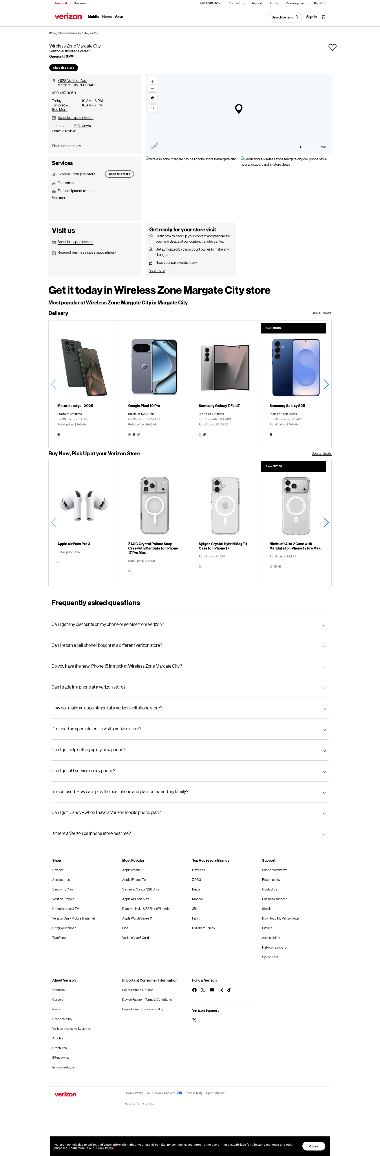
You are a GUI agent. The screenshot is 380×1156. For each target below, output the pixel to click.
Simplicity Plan (62, 889)
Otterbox (198, 870)
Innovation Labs (63, 1067)
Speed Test (270, 957)
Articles (57, 1038)
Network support (274, 947)
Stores (274, 3)
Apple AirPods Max (135, 899)
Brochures (59, 1048)
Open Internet (216, 1093)
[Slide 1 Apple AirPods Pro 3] (84, 522)
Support (256, 3)
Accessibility (271, 938)
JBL (195, 909)
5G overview (60, 1057)
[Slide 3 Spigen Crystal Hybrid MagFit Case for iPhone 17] (225, 522)
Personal (61, 3)
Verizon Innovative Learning (71, 1028)
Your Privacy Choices (161, 1093)
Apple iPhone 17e (134, 879)
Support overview (274, 870)
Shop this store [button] (63, 67)
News (56, 1009)
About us (58, 990)
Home (107, 17)
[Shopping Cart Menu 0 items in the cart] (323, 17)
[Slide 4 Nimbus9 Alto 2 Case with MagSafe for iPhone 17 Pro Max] (296, 522)
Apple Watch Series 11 (137, 918)
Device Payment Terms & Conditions (147, 999)
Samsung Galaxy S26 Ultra (140, 889)
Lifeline (267, 928)
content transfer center (206, 241)
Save (119, 17)
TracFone (59, 938)
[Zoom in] (152, 80)
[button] (91, 33)
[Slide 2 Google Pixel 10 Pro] (154, 384)
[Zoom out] (152, 88)
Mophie (197, 899)
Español (319, 3)
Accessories (61, 879)
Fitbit (195, 918)
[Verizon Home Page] (68, 16)
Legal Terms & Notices (137, 990)
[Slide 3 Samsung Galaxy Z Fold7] (225, 384)
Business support (274, 899)
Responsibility (62, 1019)
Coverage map (296, 3)
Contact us (236, 3)
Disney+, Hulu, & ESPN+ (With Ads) (146, 909)
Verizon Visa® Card (135, 938)
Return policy (271, 879)
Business (80, 3)
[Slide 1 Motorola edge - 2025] (84, 384)
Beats (196, 889)
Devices (58, 870)
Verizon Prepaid (63, 899)
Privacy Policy (133, 1093)
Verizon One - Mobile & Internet (73, 918)
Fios (125, 928)
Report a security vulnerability (142, 1009)
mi (152, 107)
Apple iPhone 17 (133, 870)
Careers (58, 999)
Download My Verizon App (280, 918)
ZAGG (196, 879)
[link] (53, 33)
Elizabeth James (203, 928)
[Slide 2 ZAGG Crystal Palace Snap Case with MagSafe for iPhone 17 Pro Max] (154, 522)
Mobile (93, 17)
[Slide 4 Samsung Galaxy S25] (296, 384)
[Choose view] (152, 98)
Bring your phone (64, 928)
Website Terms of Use (139, 1103)
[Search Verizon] (285, 17)
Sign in (267, 909)
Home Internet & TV (65, 909)
